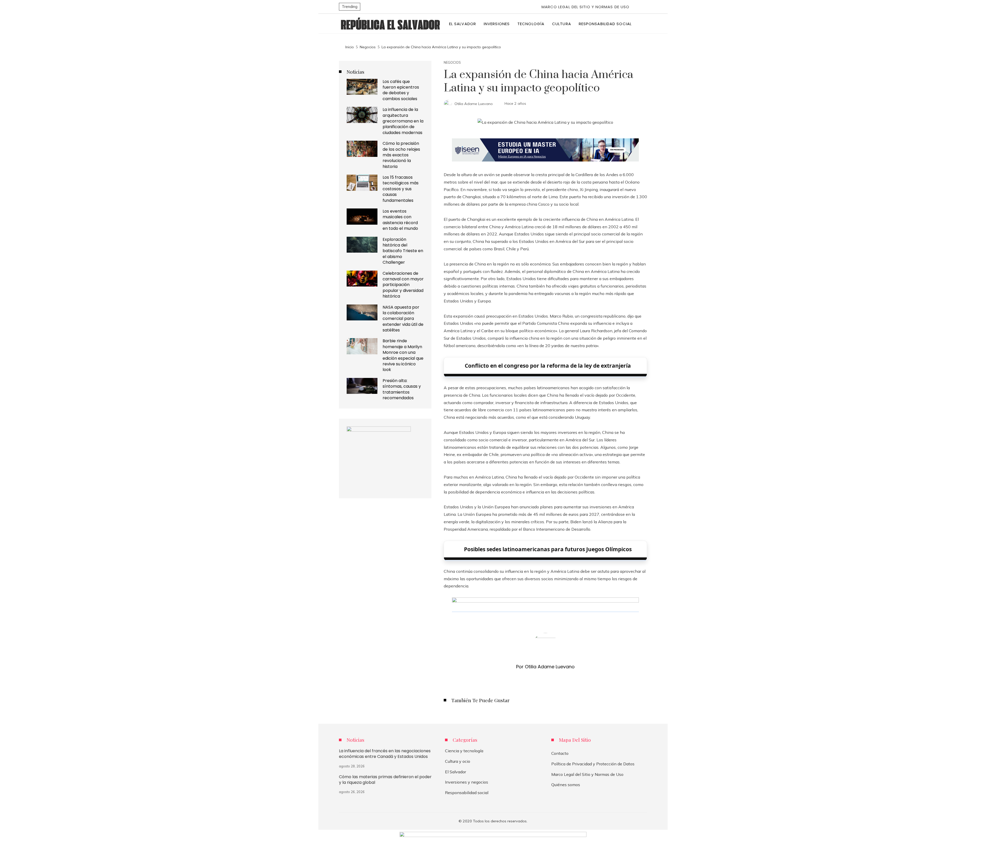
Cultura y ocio (457, 761)
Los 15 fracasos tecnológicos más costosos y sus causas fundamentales (401, 188)
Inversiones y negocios (466, 782)
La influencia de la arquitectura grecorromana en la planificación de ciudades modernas (403, 121)
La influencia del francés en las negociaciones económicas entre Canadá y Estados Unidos (385, 753)
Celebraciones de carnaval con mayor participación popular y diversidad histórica (403, 284)
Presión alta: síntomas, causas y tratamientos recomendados (402, 389)
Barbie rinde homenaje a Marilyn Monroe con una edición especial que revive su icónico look (403, 355)
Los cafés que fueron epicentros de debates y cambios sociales (401, 90)
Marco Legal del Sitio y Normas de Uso (586, 6)
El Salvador (455, 771)
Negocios (452, 62)
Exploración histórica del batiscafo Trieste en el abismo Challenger (403, 250)
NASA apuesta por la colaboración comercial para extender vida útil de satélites (403, 318)
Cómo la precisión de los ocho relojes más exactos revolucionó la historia (401, 154)
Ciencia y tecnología (464, 750)
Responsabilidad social (466, 792)
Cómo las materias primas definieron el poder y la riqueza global (385, 779)
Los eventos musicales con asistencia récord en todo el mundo (400, 219)
